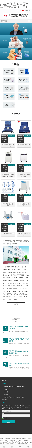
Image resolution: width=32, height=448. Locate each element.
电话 (12, 447)
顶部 (28, 447)
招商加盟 (6, 394)
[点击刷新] (4, 418)
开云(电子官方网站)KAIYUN (11, 440)
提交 (8, 422)
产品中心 (6, 389)
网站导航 (4, 21)
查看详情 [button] (16, 304)
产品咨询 (11, 135)
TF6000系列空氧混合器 (8, 233)
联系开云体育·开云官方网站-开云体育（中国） (14, 397)
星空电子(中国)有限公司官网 (7, 438)
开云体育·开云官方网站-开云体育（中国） (14, 5)
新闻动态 (6, 392)
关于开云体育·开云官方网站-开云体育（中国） (14, 386)
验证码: (3, 413)
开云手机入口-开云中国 (19, 442)
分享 (4, 447)
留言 (20, 447)
